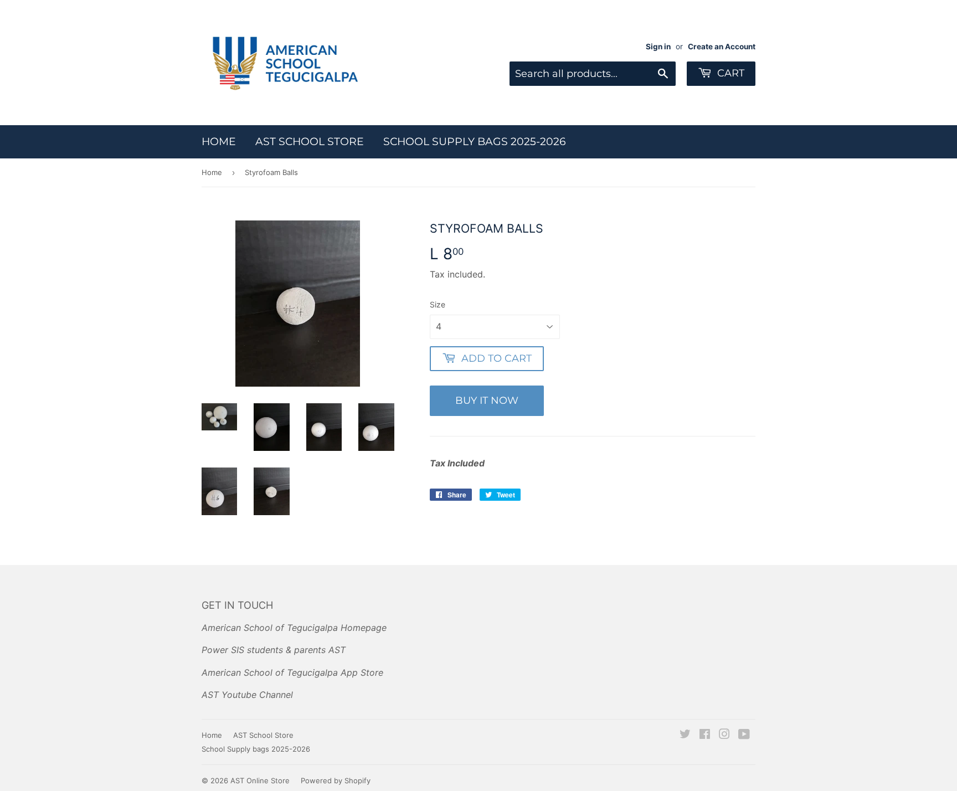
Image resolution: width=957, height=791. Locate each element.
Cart (729, 73)
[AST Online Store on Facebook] (705, 735)
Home (219, 141)
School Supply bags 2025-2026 (474, 141)
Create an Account (721, 46)
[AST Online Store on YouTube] (744, 735)
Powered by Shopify (336, 780)
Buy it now (486, 400)
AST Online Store (260, 780)
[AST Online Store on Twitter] (685, 735)
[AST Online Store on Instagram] (724, 735)
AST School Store (309, 141)
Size (437, 304)
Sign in (658, 46)
